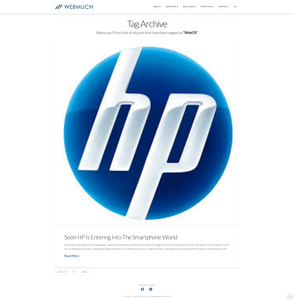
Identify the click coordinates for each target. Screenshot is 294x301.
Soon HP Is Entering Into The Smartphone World (120, 237)
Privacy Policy (147, 285)
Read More (71, 256)
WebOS (85, 272)
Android (62, 272)
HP (74, 272)
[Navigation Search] (235, 7)
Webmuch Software (162, 296)
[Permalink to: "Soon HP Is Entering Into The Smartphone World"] (147, 133)
